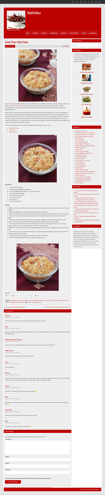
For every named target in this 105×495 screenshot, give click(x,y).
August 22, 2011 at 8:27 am (12, 374)
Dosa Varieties (79, 140)
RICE (27, 33)
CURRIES (44, 33)
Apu (6, 362)
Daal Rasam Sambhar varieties (84, 136)
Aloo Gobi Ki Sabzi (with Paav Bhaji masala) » (57, 307)
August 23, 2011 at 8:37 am (12, 411)
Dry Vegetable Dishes (81, 142)
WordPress (89, 489)
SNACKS (63, 33)
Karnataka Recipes (80, 155)
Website (7, 469)
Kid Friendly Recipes (81, 156)
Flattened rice (9, 103)
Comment (8, 439)
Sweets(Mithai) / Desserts (17, 302)
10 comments (65, 46)
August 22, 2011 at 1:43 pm (12, 387)
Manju (7, 386)
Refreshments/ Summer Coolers (84, 173)
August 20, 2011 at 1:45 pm (12, 317)
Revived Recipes (80, 175)
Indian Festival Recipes (51, 300)
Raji (6, 326)
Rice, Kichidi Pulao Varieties (83, 177)
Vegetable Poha (13, 128)
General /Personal (80, 147)
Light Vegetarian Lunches (82, 160)
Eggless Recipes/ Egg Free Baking (85, 145)
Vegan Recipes (79, 182)
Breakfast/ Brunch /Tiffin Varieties (85, 133)
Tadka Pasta (9, 350)
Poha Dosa (12, 130)
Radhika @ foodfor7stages (13, 339)
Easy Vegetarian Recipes (37, 300)
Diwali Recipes (26, 300)
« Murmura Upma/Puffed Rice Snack (15, 307)
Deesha (7, 315)
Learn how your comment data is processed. (39, 487)
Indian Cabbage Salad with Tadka (85, 198)
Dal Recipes (93, 33)
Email (7, 463)
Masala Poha (13, 132)
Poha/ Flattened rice (19, 105)
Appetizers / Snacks (16, 300)
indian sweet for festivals (35, 302)
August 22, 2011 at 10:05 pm (12, 399)
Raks (6, 397)
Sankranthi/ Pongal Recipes (83, 179)
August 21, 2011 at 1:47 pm (12, 363)
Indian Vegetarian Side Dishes (83, 153)
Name (7, 456)
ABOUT (84, 33)
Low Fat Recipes (80, 164)
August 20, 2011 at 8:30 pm (12, 341)
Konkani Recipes (80, 158)
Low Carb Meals (80, 162)
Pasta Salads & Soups (81, 169)
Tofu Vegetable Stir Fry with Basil (84, 200)
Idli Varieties (78, 149)
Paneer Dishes (79, 168)
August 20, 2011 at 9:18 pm (12, 352)
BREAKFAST (54, 33)
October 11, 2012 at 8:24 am (12, 423)
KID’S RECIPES (73, 33)
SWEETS (35, 33)
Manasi (7, 373)
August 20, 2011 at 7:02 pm (12, 328)
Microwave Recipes (80, 166)
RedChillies (34, 12)
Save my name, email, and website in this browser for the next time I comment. (28, 478)
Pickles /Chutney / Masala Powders (85, 171)
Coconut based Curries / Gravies (84, 134)
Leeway (97, 489)
